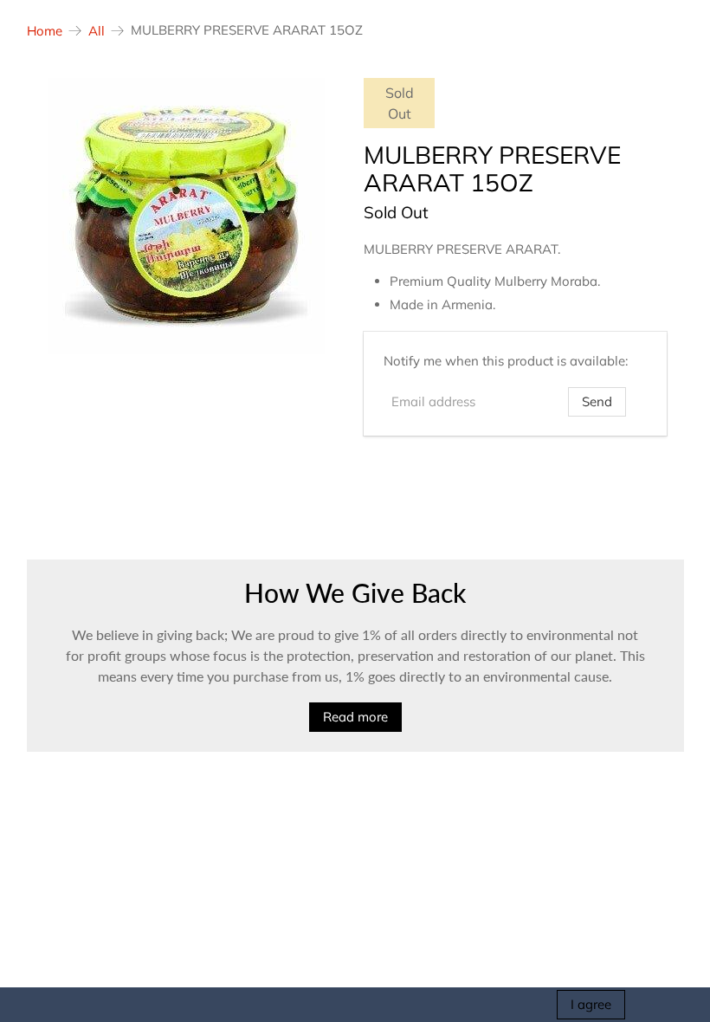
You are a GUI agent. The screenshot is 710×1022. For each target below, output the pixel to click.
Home (44, 30)
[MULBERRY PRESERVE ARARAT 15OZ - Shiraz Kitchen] (187, 216)
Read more (355, 716)
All (96, 30)
